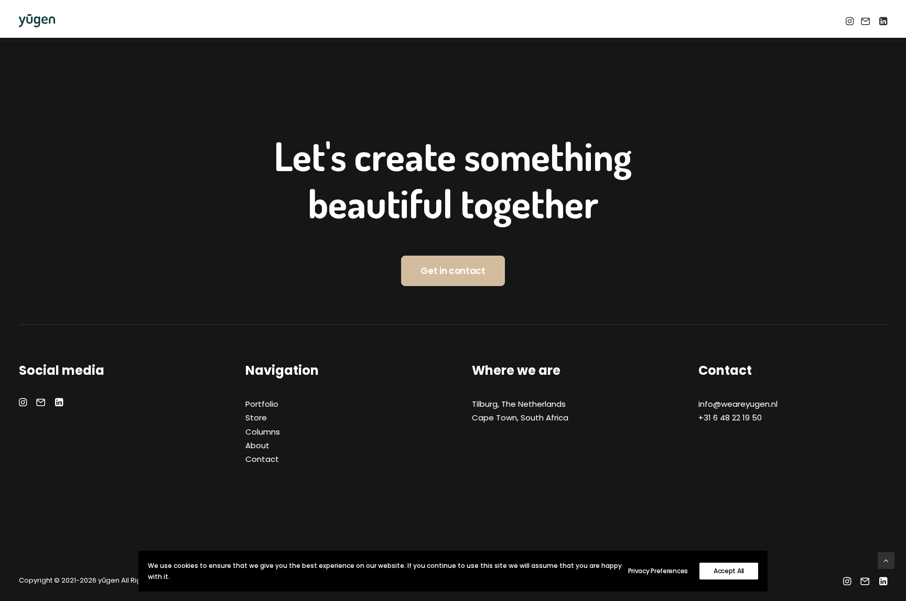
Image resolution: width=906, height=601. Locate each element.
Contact (262, 459)
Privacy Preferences (658, 570)
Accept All (729, 570)
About (257, 445)
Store (256, 417)
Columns (262, 431)
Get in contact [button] (452, 271)
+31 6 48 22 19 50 (730, 417)
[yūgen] (37, 20)
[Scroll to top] (886, 559)
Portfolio (261, 403)
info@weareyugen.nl (738, 403)
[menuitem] (850, 20)
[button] (850, 20)
